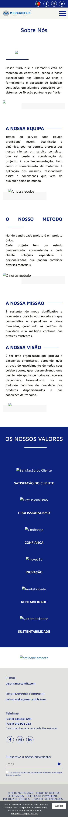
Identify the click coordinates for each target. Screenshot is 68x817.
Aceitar (59, 806)
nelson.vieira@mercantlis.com (26, 699)
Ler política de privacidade (24, 813)
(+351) (18, 719)
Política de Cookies (16, 798)
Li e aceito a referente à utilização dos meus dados (34, 773)
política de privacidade (31, 772)
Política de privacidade (42, 795)
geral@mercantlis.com (21, 683)
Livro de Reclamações (47, 798)
